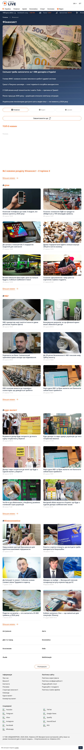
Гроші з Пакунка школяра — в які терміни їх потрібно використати (31, 84)
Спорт (42, 9)
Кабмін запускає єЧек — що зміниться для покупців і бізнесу (61, 614)
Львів (5, 657)
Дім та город (8, 640)
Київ (44, 648)
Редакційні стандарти (50, 687)
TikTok (49, 710)
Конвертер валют (9, 699)
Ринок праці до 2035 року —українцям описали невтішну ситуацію (30, 96)
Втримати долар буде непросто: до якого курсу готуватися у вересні (20, 437)
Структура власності (10, 690)
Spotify (49, 717)
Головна (5, 17)
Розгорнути (42, 667)
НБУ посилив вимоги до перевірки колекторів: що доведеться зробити (17, 389)
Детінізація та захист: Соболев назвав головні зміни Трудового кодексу (18, 581)
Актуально (7, 631)
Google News (51, 713)
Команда (6, 693)
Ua (74, 3)
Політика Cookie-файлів (51, 690)
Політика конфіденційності (52, 681)
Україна (8, 9)
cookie (17, 748)
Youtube (9, 710)
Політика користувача (50, 678)
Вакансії (6, 681)
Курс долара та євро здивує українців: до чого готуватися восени (62, 437)
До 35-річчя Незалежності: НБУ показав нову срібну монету (62, 356)
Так (81, 748)
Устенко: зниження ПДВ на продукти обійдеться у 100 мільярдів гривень (58, 212)
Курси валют (7, 696)
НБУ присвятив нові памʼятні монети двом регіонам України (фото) (20, 323)
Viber (8, 717)
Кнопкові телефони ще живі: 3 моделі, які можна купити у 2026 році (20, 212)
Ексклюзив (7, 648)
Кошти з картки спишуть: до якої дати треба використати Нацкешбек (61, 548)
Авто (44, 631)
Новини (16, 9)
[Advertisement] (42, 151)
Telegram (9, 713)
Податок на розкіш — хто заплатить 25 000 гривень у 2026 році (21, 614)
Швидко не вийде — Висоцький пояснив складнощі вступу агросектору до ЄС (60, 581)
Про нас (6, 678)
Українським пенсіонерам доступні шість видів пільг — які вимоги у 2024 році (35, 101)
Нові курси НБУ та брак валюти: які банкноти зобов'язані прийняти (62, 389)
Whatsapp (10, 729)
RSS (48, 725)
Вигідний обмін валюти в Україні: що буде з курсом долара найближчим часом (61, 503)
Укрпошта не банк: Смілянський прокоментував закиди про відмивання (19, 356)
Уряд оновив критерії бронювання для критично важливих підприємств (19, 548)
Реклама (6, 687)
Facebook (9, 725)
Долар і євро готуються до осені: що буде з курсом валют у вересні (20, 470)
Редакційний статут (49, 684)
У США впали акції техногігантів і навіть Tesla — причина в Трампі (30, 90)
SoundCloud (51, 721)
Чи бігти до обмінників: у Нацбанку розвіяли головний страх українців (21, 503)
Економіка (33, 9)
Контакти (6, 684)
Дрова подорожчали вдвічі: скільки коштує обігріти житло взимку (61, 245)
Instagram (10, 721)
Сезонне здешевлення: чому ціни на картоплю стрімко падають (58, 278)
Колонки (50, 9)
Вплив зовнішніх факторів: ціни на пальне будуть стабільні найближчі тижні (20, 278)
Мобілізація (46, 657)
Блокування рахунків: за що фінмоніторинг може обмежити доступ (61, 323)
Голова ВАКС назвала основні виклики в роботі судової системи (29, 79)
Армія (24, 9)
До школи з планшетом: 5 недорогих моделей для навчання (18, 245)
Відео (61, 9)
